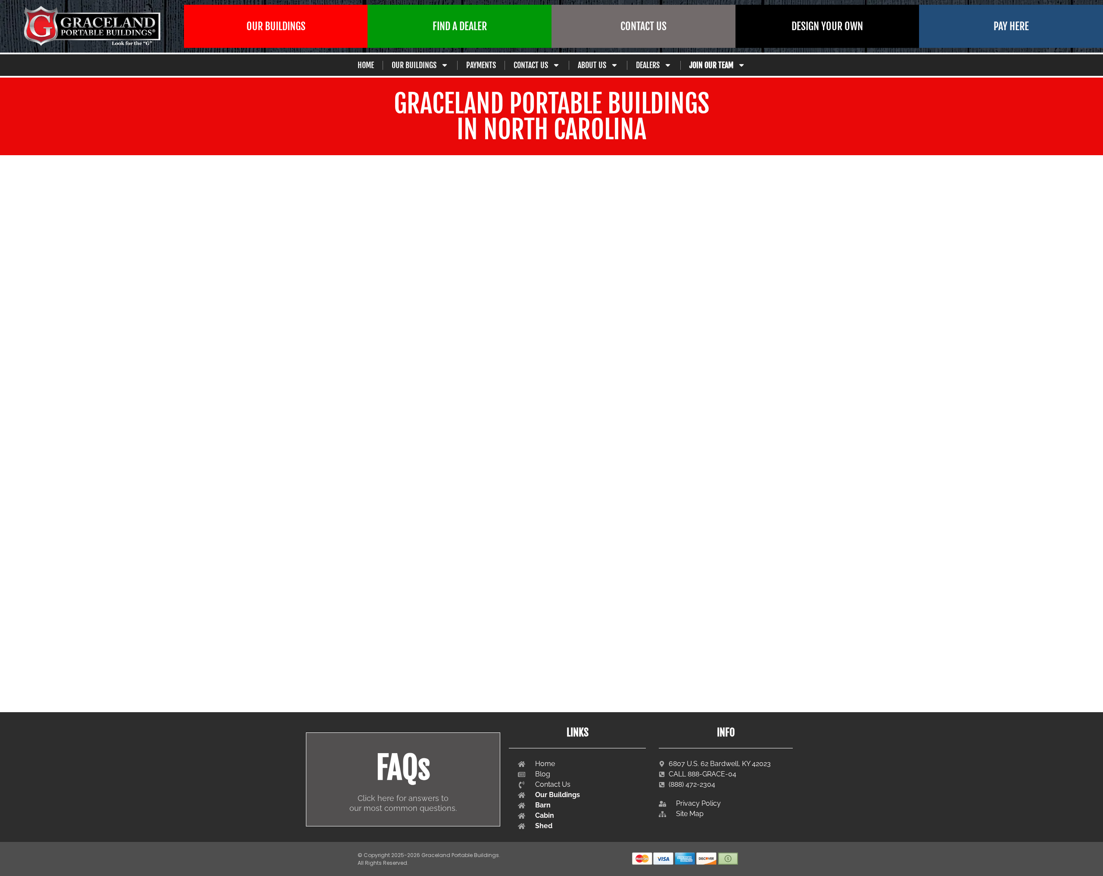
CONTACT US (531, 65)
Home (366, 65)
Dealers (648, 65)
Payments (481, 65)
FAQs (403, 767)
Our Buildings (414, 65)
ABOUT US (592, 65)
